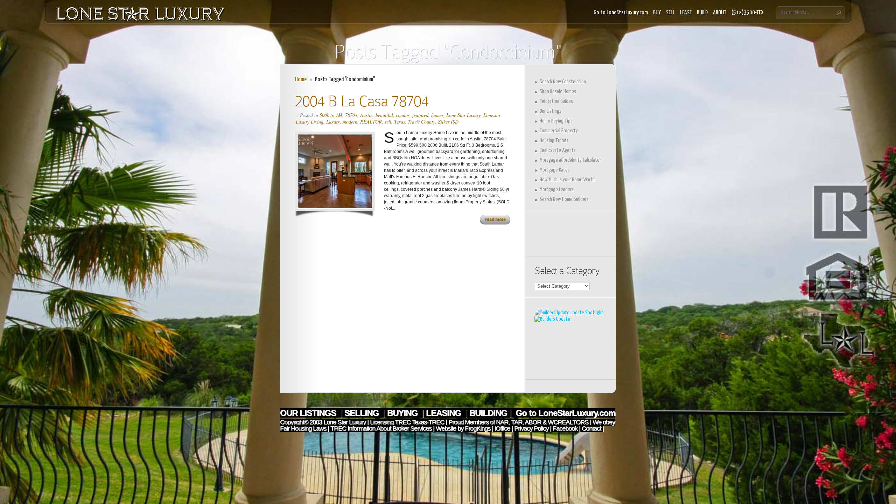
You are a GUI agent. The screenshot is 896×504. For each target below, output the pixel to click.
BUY (657, 13)
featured (420, 115)
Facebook (565, 428)
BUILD (702, 13)
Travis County (421, 121)
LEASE (686, 13)
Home (301, 80)
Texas (399, 121)
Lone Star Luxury (463, 115)
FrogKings (476, 428)
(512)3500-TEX (748, 13)
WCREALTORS (567, 422)
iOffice (502, 428)
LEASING (444, 413)
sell (388, 121)
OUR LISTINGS (309, 413)
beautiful (384, 115)
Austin (366, 115)
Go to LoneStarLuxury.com (621, 13)
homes (437, 115)
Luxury (333, 121)
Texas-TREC (428, 422)
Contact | (593, 428)
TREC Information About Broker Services (381, 428)
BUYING (403, 413)
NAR (501, 422)
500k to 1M (331, 115)
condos (403, 115)
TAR (516, 422)
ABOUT (719, 13)
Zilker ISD (448, 121)
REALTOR (371, 121)
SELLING (362, 413)
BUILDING (488, 413)
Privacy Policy (531, 428)
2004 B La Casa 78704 (361, 101)
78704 (351, 115)
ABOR (533, 422)
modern (350, 121)
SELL (670, 13)
